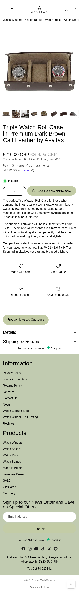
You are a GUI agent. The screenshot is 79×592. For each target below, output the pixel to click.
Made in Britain (13, 468)
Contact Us (10, 398)
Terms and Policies (39, 587)
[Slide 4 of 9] (35, 114)
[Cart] (75, 10)
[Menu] (4, 10)
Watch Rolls (53, 20)
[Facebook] (23, 549)
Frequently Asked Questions (25, 319)
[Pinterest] (55, 549)
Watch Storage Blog (16, 410)
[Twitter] (49, 549)
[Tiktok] (43, 549)
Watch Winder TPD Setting (20, 417)
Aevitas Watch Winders (43, 580)
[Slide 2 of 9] (16, 114)
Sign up (40, 528)
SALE (7, 480)
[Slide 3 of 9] (25, 114)
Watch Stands (12, 461)
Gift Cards (9, 487)
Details (9, 332)
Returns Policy (12, 385)
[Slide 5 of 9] (44, 114)
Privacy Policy (12, 372)
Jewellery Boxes (13, 474)
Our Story (9, 493)
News (6, 404)
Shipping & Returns (21, 341)
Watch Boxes (33, 20)
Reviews (8, 423)
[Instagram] (30, 549)
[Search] (12, 10)
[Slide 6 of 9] (54, 114)
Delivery (8, 391)
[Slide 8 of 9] (73, 114)
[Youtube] (36, 549)
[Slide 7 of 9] (63, 114)
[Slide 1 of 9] (6, 114)
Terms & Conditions (15, 379)
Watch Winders (12, 20)
